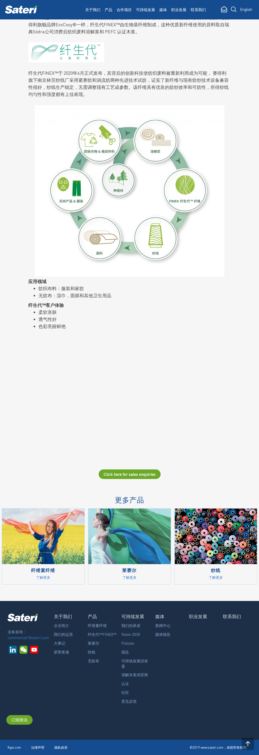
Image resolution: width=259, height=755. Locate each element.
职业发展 (178, 9)
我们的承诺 (130, 625)
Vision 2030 (130, 634)
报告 (125, 652)
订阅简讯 (19, 719)
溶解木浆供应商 (134, 674)
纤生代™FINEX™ (102, 634)
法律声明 (37, 747)
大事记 (59, 643)
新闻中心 (162, 625)
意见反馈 (129, 701)
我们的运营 (63, 634)
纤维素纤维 (97, 625)
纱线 (91, 652)
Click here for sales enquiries (130, 474)
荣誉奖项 (61, 652)
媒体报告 (162, 634)
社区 (125, 692)
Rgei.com (14, 747)
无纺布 (93, 660)
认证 (125, 683)
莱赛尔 (93, 643)
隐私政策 (61, 747)
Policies (127, 643)
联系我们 (198, 9)
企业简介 (61, 625)
